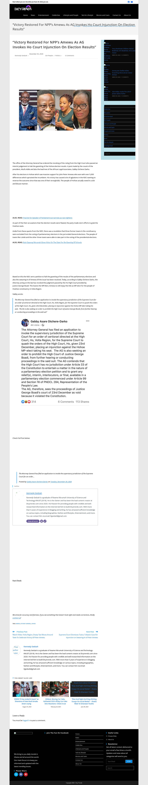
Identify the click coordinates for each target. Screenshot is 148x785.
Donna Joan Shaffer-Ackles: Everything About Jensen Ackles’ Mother (122, 73)
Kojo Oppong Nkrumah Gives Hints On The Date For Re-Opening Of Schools (52, 242)
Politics (58, 55)
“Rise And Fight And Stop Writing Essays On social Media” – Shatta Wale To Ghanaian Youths (84, 701)
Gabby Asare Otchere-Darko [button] (37, 482)
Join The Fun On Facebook (58, 733)
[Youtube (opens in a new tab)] (131, 2)
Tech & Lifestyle (108, 142)
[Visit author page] (17, 650)
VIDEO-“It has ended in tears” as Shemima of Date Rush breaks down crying (26, 701)
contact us (17, 618)
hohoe (34, 623)
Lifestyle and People (110, 124)
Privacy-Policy (112, 736)
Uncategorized (108, 146)
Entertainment (108, 116)
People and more (109, 131)
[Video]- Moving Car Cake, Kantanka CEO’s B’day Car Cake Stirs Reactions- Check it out (55, 701)
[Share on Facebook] (21, 774)
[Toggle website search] (134, 15)
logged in (26, 720)
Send (129, 761)
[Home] (71, 26)
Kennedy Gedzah (21, 55)
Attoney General (26, 623)
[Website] (44, 521)
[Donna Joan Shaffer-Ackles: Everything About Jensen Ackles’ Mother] (107, 73)
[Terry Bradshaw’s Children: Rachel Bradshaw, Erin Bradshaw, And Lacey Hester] (107, 51)
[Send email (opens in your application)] (134, 2)
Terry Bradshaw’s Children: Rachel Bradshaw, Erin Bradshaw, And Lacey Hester (123, 51)
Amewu (18, 623)
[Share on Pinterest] (26, 774)
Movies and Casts (109, 127)
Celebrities (107, 109)
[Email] (41, 521)
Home (77, 734)
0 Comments (69, 55)
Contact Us (79, 760)
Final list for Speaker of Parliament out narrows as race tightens (47, 218)
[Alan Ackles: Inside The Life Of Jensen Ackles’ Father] (107, 93)
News (77, 738)
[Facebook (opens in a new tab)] (128, 2)
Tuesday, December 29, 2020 (61, 482)
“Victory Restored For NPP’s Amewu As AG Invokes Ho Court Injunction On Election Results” (109, 26)
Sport (105, 138)
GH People (49, 55)
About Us (79, 764)
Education (107, 113)
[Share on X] (16, 774)
